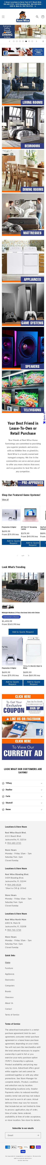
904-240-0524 (14, 885)
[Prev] (17, 555)
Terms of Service (12, 1015)
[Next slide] (36, 41)
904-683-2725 (14, 843)
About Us (9, 1003)
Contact (8, 1009)
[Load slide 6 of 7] (29, 41)
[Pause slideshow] (43, 41)
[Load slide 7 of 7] (32, 41)
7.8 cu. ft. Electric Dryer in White (32, 667)
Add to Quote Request (13, 542)
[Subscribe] (38, 1135)
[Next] (28, 555)
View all (5, 499)
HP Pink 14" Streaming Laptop (29, 528)
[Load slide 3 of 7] (19, 41)
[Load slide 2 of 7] (16, 41)
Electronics (10, 980)
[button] (3, 17)
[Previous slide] (9, 41)
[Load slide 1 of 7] (13, 41)
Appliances (9, 974)
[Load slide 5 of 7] (26, 41)
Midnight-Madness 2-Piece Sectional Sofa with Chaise (21, 613)
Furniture (9, 968)
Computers (9, 985)
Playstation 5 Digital (9, 527)
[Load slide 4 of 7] (23, 41)
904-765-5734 (14, 930)
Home (7, 962)
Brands (8, 991)
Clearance (9, 997)
